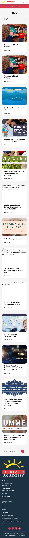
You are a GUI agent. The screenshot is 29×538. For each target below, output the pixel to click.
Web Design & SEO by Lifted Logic (17, 535)
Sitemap (5, 535)
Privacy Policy (22, 533)
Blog (3, 524)
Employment (5, 509)
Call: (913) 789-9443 (7, 483)
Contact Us (5, 512)
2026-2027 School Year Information (12, 521)
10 (18, 451)
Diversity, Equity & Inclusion (10, 518)
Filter (5, 19)
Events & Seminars (7, 515)
